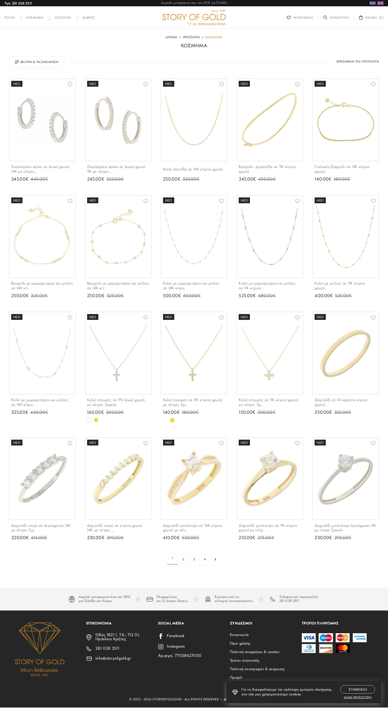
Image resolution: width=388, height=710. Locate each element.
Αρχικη (171, 37)
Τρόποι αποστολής (244, 661)
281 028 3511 (289, 601)
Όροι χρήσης (240, 643)
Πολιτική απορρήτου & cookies (254, 652)
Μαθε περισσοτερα (358, 697)
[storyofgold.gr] (194, 17)
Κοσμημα (213, 37)
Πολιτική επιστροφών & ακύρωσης (257, 669)
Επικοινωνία (239, 635)
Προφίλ (236, 678)
